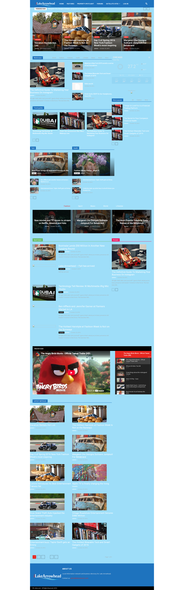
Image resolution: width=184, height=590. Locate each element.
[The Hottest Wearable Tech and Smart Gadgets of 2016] (77, 76)
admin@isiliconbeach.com (79, 578)
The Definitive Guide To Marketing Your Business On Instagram (49, 91)
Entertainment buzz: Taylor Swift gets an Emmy (55, 188)
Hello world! (89, 84)
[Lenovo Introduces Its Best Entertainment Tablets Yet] (51, 472)
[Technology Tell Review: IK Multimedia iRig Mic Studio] (45, 120)
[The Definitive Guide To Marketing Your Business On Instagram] (51, 74)
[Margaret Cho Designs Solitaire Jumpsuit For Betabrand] (92, 221)
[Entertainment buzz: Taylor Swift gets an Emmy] (34, 190)
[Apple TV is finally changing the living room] (93, 472)
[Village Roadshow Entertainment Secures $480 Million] (93, 501)
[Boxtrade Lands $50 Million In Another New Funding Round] (44, 252)
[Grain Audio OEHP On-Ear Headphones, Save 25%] (77, 96)
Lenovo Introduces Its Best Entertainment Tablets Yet (67, 9)
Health (78, 58)
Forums (100, 4)
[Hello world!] (77, 86)
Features (70, 4)
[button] (146, 3)
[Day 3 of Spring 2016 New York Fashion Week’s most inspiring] (51, 443)
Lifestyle (85, 58)
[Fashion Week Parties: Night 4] (93, 164)
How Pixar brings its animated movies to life (50, 170)
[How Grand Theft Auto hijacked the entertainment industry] (51, 501)
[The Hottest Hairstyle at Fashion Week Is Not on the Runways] (93, 413)
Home (61, 4)
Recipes (97, 37)
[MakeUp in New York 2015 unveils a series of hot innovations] (77, 66)
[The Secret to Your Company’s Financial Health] (117, 122)
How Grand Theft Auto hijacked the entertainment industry (47, 514)
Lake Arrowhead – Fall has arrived (77, 266)
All (133, 100)
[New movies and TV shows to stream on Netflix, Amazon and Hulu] (52, 221)
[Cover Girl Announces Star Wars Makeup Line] (72, 120)
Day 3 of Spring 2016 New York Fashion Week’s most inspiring (49, 455)
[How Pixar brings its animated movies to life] (51, 164)
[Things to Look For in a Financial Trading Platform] (117, 109)
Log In (125, 4)
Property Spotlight (85, 4)
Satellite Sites (112, 4)
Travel (52, 217)
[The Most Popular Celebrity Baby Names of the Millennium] (131, 221)
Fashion (67, 37)
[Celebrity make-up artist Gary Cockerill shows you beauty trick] (76, 190)
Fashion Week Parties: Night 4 (86, 170)
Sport (34, 173)
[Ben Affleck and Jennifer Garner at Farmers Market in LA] (34, 182)
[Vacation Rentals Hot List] (51, 413)
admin (37, 48)
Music (93, 58)
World (126, 37)
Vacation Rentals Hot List (42, 425)
